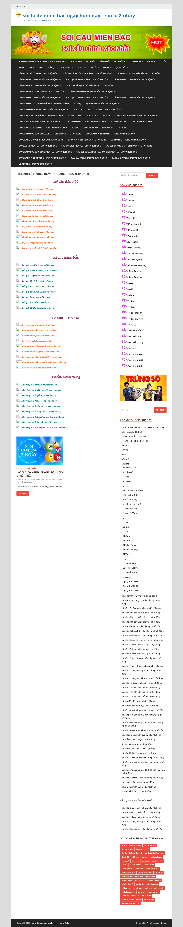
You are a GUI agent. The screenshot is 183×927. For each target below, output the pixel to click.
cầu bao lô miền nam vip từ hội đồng (38, 146)
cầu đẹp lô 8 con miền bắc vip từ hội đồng (135, 98)
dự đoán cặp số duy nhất (154, 853)
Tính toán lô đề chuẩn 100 (113, 61)
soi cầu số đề (127, 876)
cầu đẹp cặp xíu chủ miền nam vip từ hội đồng (128, 146)
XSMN (31, 67)
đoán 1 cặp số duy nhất (130, 903)
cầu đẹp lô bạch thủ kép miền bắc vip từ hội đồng (44, 104)
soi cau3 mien (156, 857)
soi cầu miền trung (145, 872)
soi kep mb (126, 888)
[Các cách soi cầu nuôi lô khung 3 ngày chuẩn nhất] (39, 452)
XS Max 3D (132, 241)
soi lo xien (135, 896)
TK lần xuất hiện (135, 318)
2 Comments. (27, 482)
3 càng (124, 845)
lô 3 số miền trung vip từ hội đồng (129, 140)
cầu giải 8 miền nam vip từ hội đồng (89, 158)
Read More (21, 492)
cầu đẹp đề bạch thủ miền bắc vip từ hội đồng (90, 86)
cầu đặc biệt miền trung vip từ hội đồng (132, 122)
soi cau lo (135, 861)
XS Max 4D (132, 230)
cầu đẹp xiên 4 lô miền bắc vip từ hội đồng (40, 122)
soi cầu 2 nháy (135, 865)
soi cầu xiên (150, 876)
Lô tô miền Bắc (134, 330)
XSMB (21, 67)
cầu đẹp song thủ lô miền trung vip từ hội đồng (111, 134)
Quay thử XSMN (135, 366)
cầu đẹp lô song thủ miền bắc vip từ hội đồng (97, 110)
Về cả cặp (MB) (134, 259)
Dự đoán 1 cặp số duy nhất (132, 853)
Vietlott (65, 67)
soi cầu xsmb (140, 880)
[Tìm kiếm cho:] (143, 410)
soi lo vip (125, 896)
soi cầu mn (159, 872)
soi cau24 (125, 861)
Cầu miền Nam (134, 271)
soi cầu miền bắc (152, 869)
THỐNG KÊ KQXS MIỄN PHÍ (143, 61)
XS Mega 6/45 (134, 224)
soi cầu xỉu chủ (127, 884)
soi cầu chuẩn (149, 865)
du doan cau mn (150, 845)
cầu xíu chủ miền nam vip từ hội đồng (131, 158)
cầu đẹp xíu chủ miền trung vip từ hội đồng (41, 140)
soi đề (138, 899)
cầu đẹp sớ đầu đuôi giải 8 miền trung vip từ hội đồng (99, 128)
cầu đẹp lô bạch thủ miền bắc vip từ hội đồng (97, 104)
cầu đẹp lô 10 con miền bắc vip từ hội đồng (139, 73)
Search (152, 175)
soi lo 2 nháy (138, 888)
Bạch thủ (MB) (134, 247)
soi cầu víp (139, 876)
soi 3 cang (135, 857)
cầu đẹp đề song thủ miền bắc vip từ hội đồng (93, 92)
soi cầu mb (139, 869)
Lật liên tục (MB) (135, 253)
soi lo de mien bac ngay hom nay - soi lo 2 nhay (51, 923)
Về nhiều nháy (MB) (136, 265)
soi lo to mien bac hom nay (148, 892)
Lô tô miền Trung (135, 342)
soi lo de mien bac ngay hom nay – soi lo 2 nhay (79, 15)
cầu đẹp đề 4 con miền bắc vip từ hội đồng (40, 79)
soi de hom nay (152, 884)
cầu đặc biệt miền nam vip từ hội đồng (81, 146)
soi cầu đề (140, 884)
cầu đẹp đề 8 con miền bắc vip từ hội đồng (135, 79)
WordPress (151, 923)
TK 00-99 (131, 324)
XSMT (41, 67)
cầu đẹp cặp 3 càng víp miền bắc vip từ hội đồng (88, 73)
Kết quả (52, 67)
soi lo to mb (158, 888)
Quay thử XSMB (135, 354)
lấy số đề (125, 857)
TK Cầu (80, 67)
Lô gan (130, 283)
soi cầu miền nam (128, 872)
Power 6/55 (133, 236)
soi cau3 (145, 857)
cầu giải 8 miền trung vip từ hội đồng (87, 140)
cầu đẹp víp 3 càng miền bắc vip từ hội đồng (41, 116)
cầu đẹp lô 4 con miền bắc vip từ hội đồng (40, 98)
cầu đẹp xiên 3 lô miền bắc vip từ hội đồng (137, 116)
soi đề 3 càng (149, 899)
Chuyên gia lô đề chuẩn (83, 61)
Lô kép (130, 295)
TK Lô (93, 67)
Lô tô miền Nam (134, 336)
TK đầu (130, 301)
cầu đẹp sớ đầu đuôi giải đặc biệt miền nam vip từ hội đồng (106, 152)
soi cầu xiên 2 (127, 880)
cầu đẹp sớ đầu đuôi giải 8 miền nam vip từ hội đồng (45, 152)
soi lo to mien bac (128, 892)
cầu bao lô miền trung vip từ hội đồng (86, 122)
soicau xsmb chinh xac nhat (152, 861)
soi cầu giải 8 (127, 869)
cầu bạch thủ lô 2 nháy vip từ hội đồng (39, 73)
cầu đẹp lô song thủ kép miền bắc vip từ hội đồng (44, 110)
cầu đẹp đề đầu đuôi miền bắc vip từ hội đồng (42, 92)
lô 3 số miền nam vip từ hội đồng (36, 164)
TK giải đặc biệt (134, 312)
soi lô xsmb (146, 896)
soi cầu (124, 865)
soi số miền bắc (128, 899)
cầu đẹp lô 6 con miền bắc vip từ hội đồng (87, 98)
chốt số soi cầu (135, 845)
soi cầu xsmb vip (154, 880)
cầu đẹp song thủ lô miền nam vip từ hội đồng (43, 158)
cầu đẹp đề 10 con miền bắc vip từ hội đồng (41, 86)
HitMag (163, 923)
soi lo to (148, 888)
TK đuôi (131, 307)
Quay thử (120, 67)
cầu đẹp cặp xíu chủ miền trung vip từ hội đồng (43, 128)
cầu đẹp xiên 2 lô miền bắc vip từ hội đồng (89, 116)
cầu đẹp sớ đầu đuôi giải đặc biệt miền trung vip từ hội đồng (50, 134)
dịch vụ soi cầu (127, 849)
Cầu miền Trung (134, 277)
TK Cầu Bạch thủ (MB (133, 490)
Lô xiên (130, 289)
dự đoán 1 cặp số (142, 849)
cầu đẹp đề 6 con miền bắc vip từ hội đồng (87, 79)
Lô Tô (106, 67)
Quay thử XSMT (135, 360)
